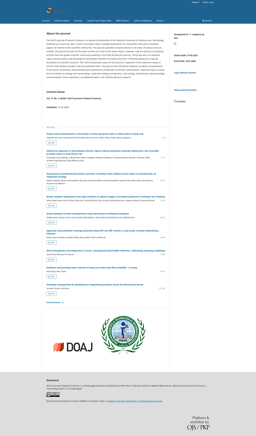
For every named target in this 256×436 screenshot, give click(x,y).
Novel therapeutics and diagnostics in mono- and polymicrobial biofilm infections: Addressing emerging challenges (106, 250)
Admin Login (208, 2)
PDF (53, 142)
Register (195, 2)
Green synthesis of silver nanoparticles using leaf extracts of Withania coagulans (88, 213)
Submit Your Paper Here (99, 20)
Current (46, 20)
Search (208, 20)
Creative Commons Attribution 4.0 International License (134, 401)
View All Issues (53, 302)
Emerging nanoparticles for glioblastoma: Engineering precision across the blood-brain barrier (95, 284)
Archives (78, 20)
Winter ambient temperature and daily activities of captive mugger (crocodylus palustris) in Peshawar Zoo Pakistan (106, 196)
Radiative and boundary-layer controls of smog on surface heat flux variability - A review (92, 267)
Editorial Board (62, 20)
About (160, 20)
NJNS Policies (122, 20)
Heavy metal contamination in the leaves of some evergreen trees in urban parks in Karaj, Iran (95, 133)
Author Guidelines (143, 20)
